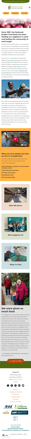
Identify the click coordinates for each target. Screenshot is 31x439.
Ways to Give (15, 265)
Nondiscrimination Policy (15, 428)
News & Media (16, 397)
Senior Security (17, 66)
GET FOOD (24, 13)
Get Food (15, 399)
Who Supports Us (15, 235)
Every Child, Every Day (13, 60)
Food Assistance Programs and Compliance (15, 430)
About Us (15, 389)
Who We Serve (15, 206)
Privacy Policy (15, 427)
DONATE (6, 13)
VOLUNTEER (15, 13)
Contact (15, 381)
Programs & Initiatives (15, 392)
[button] (29, 7)
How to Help (15, 394)
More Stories (16, 361)
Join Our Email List (15, 401)
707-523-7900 (18, 379)
